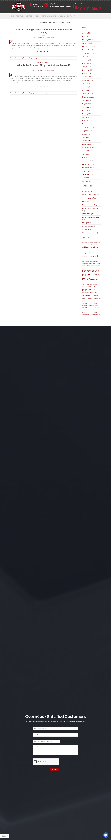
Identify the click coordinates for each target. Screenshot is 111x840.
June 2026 (85, 33)
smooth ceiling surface (92, 307)
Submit (55, 769)
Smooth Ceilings (87, 226)
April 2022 (85, 107)
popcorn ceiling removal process (41, 93)
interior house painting (91, 265)
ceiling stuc (85, 253)
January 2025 (86, 77)
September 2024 (87, 80)
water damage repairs (95, 314)
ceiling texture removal (94, 259)
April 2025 (85, 67)
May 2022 (85, 104)
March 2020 (86, 120)
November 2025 (87, 46)
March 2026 (86, 36)
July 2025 (85, 56)
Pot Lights (85, 223)
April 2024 (85, 90)
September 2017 (87, 174)
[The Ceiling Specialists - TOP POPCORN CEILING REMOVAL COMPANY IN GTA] (18, 7)
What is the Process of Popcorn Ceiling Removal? (43, 65)
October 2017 (86, 171)
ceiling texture (85, 259)
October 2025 (86, 50)
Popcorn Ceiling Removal (43, 27)
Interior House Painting (89, 205)
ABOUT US (19, 16)
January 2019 (86, 141)
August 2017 (86, 178)
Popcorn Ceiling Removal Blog (53, 16)
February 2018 (86, 157)
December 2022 (87, 97)
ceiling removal (88, 247)
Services (29, 16)
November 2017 (87, 168)
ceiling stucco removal (39, 58)
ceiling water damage (87, 261)
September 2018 (87, 147)
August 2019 (86, 131)
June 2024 (85, 87)
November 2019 (87, 124)
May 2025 (85, 63)
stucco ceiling (89, 310)
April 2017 (85, 181)
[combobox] (35, 741)
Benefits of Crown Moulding (92, 244)
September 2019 (87, 127)
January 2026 (86, 43)
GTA (37, 16)
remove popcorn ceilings (91, 303)
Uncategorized (87, 229)
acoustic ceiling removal (95, 242)
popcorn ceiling (90, 270)
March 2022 (86, 110)
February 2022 (86, 114)
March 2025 (86, 70)
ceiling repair (96, 249)
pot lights (94, 301)
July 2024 (85, 83)
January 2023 (86, 93)
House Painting (87, 201)
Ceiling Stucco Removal (90, 195)
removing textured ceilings (88, 305)
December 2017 (87, 164)
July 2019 (85, 134)
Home (12, 16)
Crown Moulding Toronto (90, 198)
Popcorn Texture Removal (90, 217)
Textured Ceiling (91, 312)
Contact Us (71, 16)
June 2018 (85, 154)
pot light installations (87, 301)
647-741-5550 (88, 7)
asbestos (84, 244)
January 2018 (86, 161)
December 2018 (87, 144)
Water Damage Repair (89, 233)
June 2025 (85, 60)
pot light (99, 298)
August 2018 (86, 151)
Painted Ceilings (90, 267)
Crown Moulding (93, 263)
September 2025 (87, 53)
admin (52, 37)
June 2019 (85, 137)
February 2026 (87, 40)
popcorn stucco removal (87, 292)
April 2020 (85, 117)
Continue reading (43, 52)
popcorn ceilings (87, 214)
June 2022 (85, 100)
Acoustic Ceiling (87, 191)
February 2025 (86, 73)
